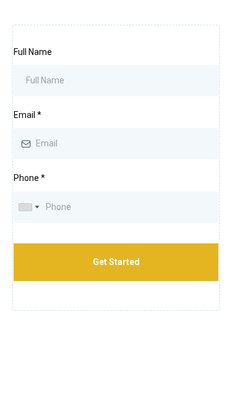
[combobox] (28, 207)
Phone (29, 178)
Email (27, 115)
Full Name (33, 52)
